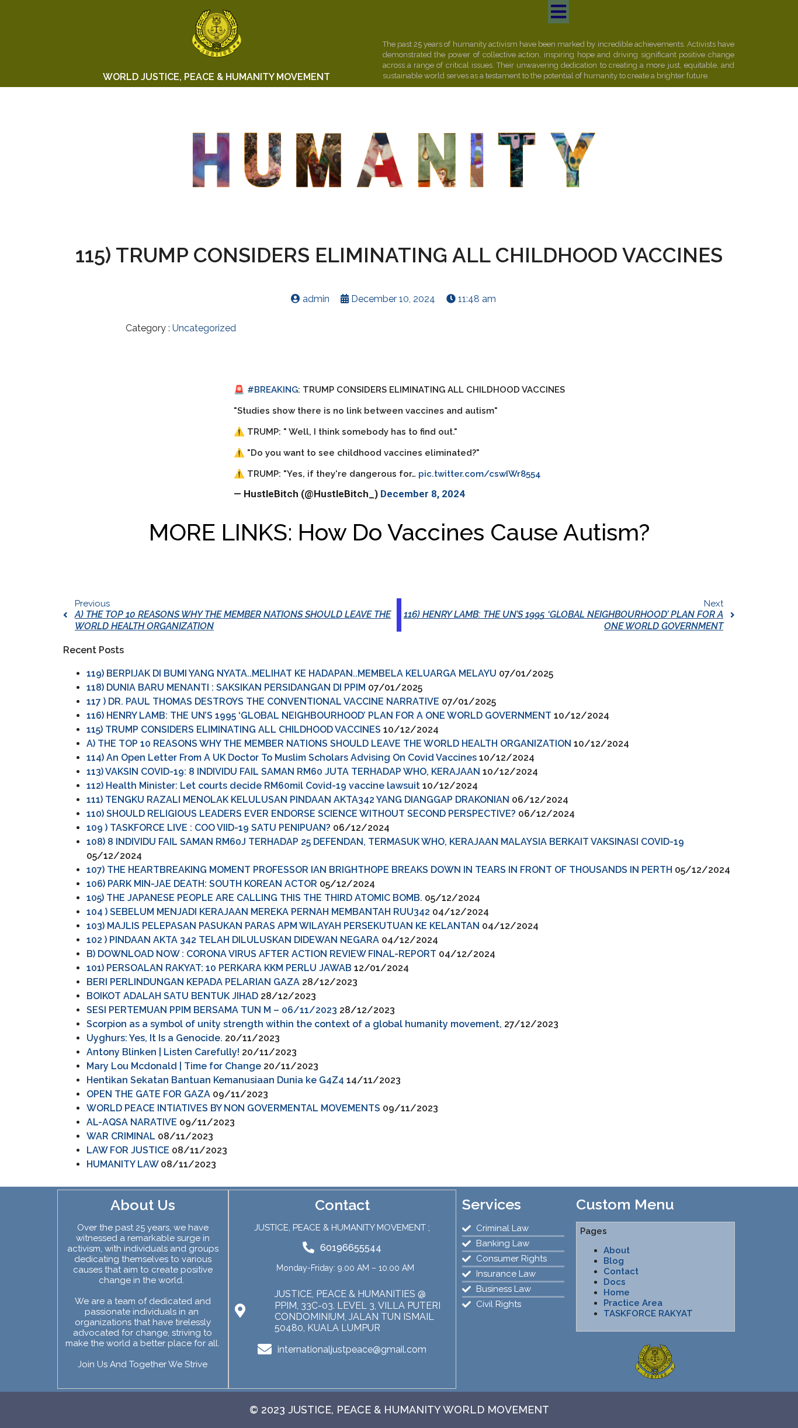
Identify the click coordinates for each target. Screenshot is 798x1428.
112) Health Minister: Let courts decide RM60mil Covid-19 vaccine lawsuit (253, 785)
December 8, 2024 (422, 494)
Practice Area (632, 1303)
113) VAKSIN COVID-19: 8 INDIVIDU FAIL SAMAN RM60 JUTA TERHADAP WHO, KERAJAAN (283, 771)
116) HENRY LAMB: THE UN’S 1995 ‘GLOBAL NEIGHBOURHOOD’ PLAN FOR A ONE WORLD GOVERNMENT (318, 715)
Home (616, 1292)
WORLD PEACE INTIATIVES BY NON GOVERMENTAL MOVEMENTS (233, 1108)
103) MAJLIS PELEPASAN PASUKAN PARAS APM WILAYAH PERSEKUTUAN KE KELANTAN (283, 925)
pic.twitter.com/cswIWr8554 (479, 474)
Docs (614, 1282)
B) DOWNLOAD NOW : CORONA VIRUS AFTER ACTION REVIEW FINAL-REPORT (261, 953)
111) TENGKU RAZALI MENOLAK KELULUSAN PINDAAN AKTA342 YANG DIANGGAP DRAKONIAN (297, 799)
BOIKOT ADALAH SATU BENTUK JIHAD (172, 995)
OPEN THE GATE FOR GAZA (148, 1094)
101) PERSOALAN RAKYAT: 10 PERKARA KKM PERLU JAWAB (219, 967)
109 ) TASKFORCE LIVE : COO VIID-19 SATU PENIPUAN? (208, 827)
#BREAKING (272, 389)
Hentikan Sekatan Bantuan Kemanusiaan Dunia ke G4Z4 (215, 1080)
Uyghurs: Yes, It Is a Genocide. (154, 1038)
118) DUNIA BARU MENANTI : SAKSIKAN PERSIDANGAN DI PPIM (226, 687)
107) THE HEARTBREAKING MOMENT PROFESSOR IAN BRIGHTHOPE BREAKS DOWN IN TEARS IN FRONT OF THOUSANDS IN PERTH (379, 869)
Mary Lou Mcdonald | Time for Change (173, 1066)
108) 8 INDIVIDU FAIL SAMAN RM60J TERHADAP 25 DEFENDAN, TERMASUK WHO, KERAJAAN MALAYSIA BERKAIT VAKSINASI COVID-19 (385, 841)
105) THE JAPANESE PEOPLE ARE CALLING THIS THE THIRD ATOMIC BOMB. (254, 897)
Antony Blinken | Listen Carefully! (163, 1052)
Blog (613, 1261)
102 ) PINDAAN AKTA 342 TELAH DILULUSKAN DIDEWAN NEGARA (232, 939)
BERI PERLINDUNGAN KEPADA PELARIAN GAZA (193, 981)
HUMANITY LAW (122, 1164)
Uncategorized (204, 328)
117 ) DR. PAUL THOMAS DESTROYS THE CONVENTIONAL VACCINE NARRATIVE (262, 701)
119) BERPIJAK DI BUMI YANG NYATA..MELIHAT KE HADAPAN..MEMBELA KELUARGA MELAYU (291, 673)
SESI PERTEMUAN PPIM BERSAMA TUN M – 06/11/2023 (211, 1009)
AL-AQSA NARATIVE (131, 1122)
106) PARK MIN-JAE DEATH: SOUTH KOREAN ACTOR (201, 883)
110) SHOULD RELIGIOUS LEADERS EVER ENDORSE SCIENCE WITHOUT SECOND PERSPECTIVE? (301, 813)
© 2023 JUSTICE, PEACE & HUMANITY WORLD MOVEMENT (399, 1409)
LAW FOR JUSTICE (127, 1150)
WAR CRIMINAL (120, 1136)
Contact (621, 1271)
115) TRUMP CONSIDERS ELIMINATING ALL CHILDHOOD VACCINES (233, 729)
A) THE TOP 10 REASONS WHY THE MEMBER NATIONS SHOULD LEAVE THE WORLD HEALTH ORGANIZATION (328, 743)
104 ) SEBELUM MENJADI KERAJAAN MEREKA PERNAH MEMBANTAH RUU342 (258, 911)
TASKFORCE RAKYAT (648, 1313)
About (616, 1250)
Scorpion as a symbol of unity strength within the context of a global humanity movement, (294, 1024)
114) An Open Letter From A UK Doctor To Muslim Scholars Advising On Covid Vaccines (281, 757)
